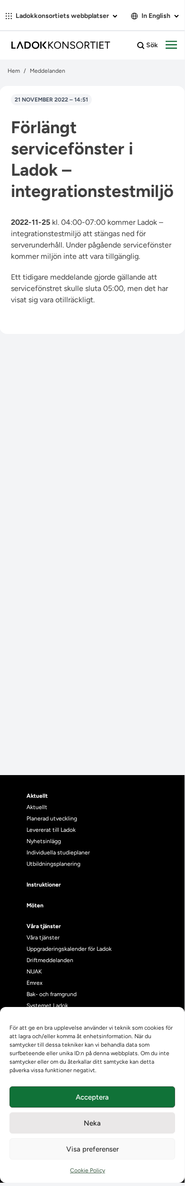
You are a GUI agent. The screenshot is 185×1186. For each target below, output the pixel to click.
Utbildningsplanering (53, 864)
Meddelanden (47, 71)
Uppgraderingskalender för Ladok (69, 949)
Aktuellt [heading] (37, 796)
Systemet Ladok (47, 1005)
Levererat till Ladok (51, 830)
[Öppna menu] (171, 45)
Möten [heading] (35, 905)
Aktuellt (36, 807)
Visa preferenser (92, 1149)
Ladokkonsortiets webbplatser (62, 16)
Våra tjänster (43, 937)
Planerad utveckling (51, 818)
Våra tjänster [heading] (43, 926)
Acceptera (92, 1097)
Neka (92, 1123)
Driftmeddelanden (49, 960)
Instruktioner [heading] (43, 884)
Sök (151, 45)
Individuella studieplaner (58, 852)
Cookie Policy (87, 1170)
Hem (14, 71)
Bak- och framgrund (51, 994)
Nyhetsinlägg (43, 841)
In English (155, 16)
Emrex (34, 983)
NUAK (34, 971)
